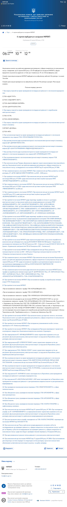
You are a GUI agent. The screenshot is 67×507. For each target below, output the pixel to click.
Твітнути (60, 448)
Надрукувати (9, 448)
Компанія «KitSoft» (45, 500)
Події (8, 32)
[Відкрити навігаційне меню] (65, 2)
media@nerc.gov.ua (27, 494)
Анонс (33, 43)
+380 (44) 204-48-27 (40, 469)
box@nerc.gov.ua (6, 476)
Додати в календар (11, 60)
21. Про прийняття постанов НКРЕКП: (14, 285)
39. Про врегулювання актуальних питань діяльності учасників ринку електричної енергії (31, 435)
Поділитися (49, 448)
